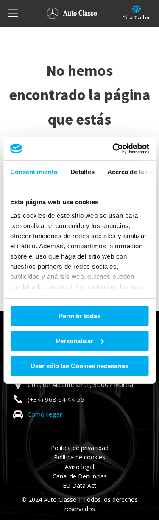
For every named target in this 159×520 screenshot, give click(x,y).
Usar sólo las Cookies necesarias (79, 365)
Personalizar (74, 341)
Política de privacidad (80, 448)
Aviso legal (79, 467)
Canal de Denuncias (80, 476)
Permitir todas (79, 316)
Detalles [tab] (82, 171)
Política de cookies (79, 457)
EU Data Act (79, 485)
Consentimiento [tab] (33, 171)
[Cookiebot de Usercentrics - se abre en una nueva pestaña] (113, 148)
